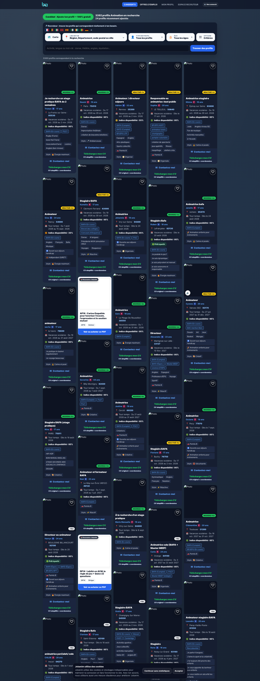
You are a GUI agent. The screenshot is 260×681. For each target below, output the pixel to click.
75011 (58, 433)
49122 (87, 486)
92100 (53, 545)
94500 (122, 618)
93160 (174, 651)
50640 (170, 109)
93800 (210, 106)
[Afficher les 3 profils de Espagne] (67, 29)
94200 (137, 222)
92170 (206, 308)
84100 (166, 556)
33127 (157, 344)
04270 (59, 661)
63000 (105, 208)
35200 (131, 109)
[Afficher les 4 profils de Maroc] (62, 29)
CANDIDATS (130, 4)
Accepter (179, 671)
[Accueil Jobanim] (45, 5)
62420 (102, 384)
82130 (170, 228)
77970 (199, 423)
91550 (192, 628)
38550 (122, 320)
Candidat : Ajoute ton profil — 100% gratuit (68, 16)
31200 (203, 529)
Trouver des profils (203, 48)
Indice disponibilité (57, 126)
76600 (61, 331)
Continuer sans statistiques (157, 671)
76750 (165, 456)
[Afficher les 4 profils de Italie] (57, 29)
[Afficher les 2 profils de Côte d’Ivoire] (77, 29)
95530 (51, 115)
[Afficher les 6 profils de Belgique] (52, 29)
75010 (93, 106)
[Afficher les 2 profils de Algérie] (72, 29)
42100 (101, 638)
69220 (130, 410)
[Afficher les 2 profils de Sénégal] (82, 29)
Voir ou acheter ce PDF (95, 332)
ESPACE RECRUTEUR (188, 4)
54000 (59, 222)
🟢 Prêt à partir (158, 244)
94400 (138, 526)
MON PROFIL (168, 4)
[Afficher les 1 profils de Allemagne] (87, 29)
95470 (201, 212)
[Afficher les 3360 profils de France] (47, 29)
